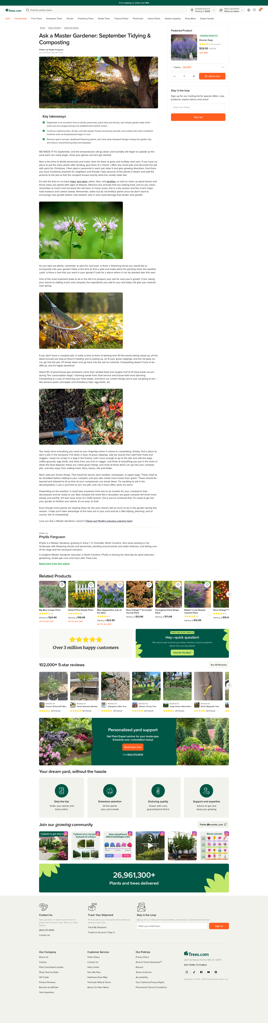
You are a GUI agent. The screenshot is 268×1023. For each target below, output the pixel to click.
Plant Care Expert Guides (51, 967)
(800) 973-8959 (135, 754)
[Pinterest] (216, 972)
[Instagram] (187, 972)
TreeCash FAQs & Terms (99, 982)
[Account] (248, 10)
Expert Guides (207, 18)
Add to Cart (214, 76)
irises (73, 181)
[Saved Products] (254, 10)
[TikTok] (194, 972)
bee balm (82, 181)
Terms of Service (144, 972)
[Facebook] (201, 972)
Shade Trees (104, 18)
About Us (43, 957)
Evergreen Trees (54, 18)
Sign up (219, 926)
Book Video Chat (133, 747)
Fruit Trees (36, 18)
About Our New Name (98, 987)
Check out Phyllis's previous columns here (108, 520)
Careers (43, 962)
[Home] (13, 10)
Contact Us (44, 935)
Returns (139, 967)
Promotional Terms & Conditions (151, 987)
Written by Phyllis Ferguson (51, 50)
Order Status (93, 957)
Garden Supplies (173, 18)
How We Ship (93, 972)
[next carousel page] (229, 594)
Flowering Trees (85, 18)
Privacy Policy (142, 957)
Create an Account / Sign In (101, 932)
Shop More (190, 18)
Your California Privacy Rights (150, 982)
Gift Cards (44, 977)
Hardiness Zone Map (97, 977)
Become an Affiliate (48, 987)
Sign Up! (198, 117)
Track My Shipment (97, 927)
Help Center (93, 967)
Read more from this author (54, 563)
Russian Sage (206, 40)
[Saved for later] (62, 585)
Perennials (138, 18)
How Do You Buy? (182, 652)
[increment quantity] (194, 76)
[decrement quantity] (174, 76)
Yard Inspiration (46, 992)
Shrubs (70, 18)
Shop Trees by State (48, 972)
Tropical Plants (121, 18)
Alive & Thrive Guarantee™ (149, 962)
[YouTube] (208, 972)
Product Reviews (47, 982)
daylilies (111, 181)
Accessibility (142, 977)
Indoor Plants (154, 18)
